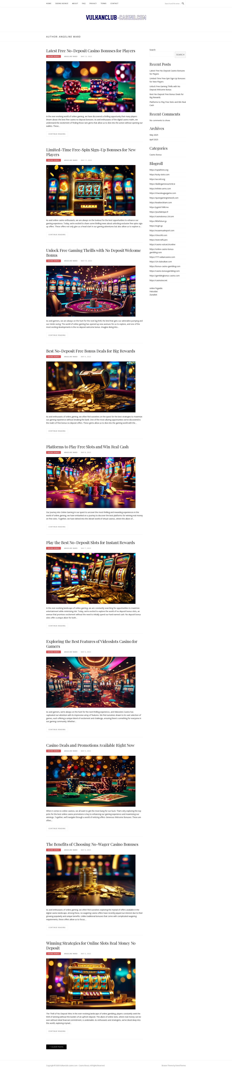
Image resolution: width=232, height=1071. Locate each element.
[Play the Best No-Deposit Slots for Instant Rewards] (90, 578)
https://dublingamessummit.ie (162, 184)
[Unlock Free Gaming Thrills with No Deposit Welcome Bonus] (90, 291)
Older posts (57, 1047)
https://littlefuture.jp (158, 221)
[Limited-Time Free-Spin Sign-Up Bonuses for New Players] (90, 190)
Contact (114, 3)
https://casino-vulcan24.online (162, 244)
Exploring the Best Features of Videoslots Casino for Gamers (91, 644)
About (75, 3)
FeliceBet (154, 291)
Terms (103, 3)
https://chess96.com (158, 235)
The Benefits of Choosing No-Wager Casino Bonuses (92, 844)
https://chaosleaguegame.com (163, 193)
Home (48, 3)
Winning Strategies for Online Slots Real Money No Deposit (90, 945)
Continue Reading (57, 134)
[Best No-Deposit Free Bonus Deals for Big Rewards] (90, 386)
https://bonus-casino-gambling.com (165, 266)
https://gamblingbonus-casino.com (165, 275)
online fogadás (156, 288)
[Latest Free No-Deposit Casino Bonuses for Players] (90, 86)
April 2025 (154, 139)
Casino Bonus (61, 3)
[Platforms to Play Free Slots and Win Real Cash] (90, 482)
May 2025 (154, 135)
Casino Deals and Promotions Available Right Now (90, 745)
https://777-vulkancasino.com (162, 257)
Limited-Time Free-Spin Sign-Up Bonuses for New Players (91, 152)
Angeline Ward (71, 56)
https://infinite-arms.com (160, 188)
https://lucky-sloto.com (159, 174)
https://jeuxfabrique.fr (159, 212)
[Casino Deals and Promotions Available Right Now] (90, 781)
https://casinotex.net (158, 280)
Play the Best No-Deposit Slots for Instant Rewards (90, 542)
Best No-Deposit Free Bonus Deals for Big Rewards (90, 351)
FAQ (84, 3)
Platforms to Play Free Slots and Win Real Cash (87, 446)
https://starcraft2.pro (159, 239)
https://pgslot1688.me (159, 207)
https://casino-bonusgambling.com (165, 271)
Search (152, 49)
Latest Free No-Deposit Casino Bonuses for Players (90, 50)
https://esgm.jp (156, 226)
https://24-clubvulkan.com (161, 261)
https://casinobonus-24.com (162, 216)
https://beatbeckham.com (161, 202)
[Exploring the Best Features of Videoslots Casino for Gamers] (90, 682)
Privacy (93, 3)
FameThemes (181, 1065)
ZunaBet (153, 294)
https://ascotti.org (157, 179)
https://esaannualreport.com (162, 230)
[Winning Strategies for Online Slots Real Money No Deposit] (90, 983)
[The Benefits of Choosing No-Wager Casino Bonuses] (90, 880)
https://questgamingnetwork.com (164, 198)
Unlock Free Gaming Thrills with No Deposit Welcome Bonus (93, 253)
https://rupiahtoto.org (159, 170)
